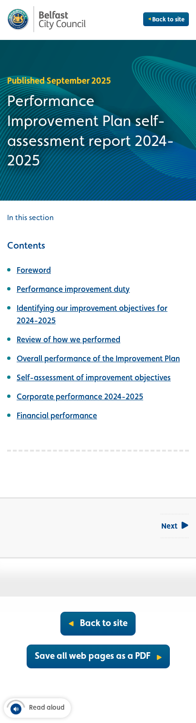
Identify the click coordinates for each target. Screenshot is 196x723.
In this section (30, 217)
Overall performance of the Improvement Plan (98, 358)
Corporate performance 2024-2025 (80, 396)
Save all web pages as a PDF (92, 655)
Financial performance (57, 415)
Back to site (168, 19)
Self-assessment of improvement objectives (94, 377)
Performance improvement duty (73, 289)
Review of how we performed (68, 339)
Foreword (34, 270)
